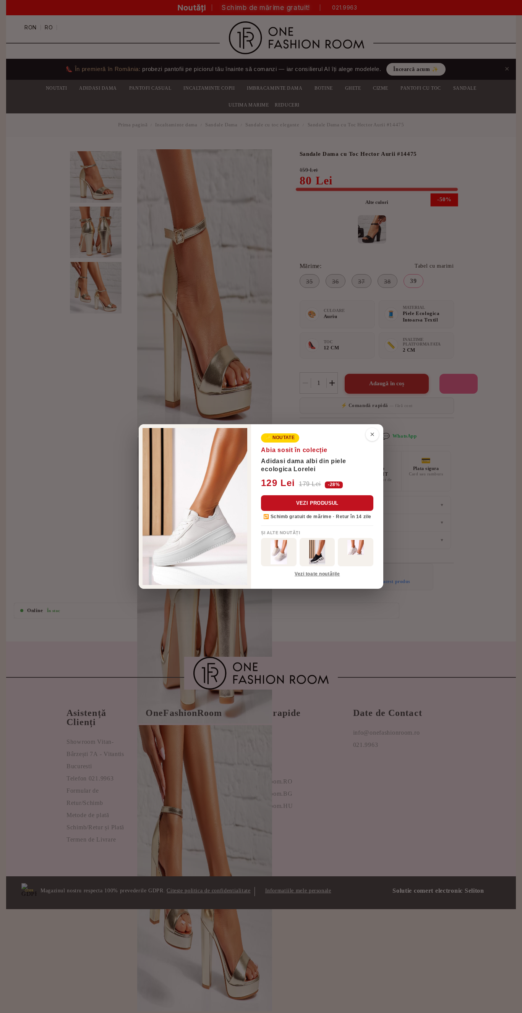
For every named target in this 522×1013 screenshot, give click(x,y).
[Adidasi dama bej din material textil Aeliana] (355, 552)
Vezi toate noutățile (317, 574)
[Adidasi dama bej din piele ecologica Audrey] (279, 552)
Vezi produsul (317, 503)
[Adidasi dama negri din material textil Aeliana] (317, 552)
